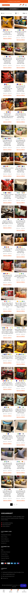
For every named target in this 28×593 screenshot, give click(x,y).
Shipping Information (6, 534)
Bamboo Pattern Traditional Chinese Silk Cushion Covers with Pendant (7, 437)
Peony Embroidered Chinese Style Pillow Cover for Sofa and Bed (7, 305)
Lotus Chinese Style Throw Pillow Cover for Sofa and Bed (20, 276)
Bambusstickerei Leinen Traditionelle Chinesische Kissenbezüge (20, 250)
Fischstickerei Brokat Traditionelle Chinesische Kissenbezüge (20, 33)
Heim (3, 13)
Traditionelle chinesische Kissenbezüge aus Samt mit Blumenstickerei (7, 115)
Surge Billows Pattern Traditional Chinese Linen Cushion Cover (20, 331)
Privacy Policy (4, 554)
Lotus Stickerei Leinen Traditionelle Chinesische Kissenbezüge (7, 170)
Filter (24, 13)
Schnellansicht (12, 20)
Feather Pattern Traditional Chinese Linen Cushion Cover (7, 384)
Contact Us (3, 543)
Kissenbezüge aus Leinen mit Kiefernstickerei (7, 250)
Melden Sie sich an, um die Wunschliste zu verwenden (12, 17)
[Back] (3, 9)
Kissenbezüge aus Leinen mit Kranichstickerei (7, 33)
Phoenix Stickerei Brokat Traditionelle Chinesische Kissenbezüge (20, 170)
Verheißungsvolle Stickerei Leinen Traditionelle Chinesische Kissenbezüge (7, 61)
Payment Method (5, 541)
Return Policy (4, 536)
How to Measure (4, 539)
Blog (2, 550)
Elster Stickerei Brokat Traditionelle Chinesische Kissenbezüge (7, 196)
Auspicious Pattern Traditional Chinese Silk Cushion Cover (7, 410)
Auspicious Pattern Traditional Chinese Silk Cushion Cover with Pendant (20, 410)
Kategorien (13, 9)
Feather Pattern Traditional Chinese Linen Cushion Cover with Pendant (20, 384)
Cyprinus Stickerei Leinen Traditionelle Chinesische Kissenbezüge (20, 115)
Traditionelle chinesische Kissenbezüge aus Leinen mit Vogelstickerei (7, 88)
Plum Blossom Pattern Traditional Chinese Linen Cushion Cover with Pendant (21, 357)
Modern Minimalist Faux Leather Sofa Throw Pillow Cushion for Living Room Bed (7, 331)
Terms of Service (5, 556)
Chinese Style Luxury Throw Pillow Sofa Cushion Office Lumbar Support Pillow (20, 305)
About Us (3, 560)
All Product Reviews (5, 552)
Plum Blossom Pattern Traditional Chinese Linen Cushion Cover (7, 357)
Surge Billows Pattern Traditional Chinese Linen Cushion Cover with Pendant (20, 196)
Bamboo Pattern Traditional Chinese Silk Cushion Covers (7, 222)
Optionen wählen (7, 38)
